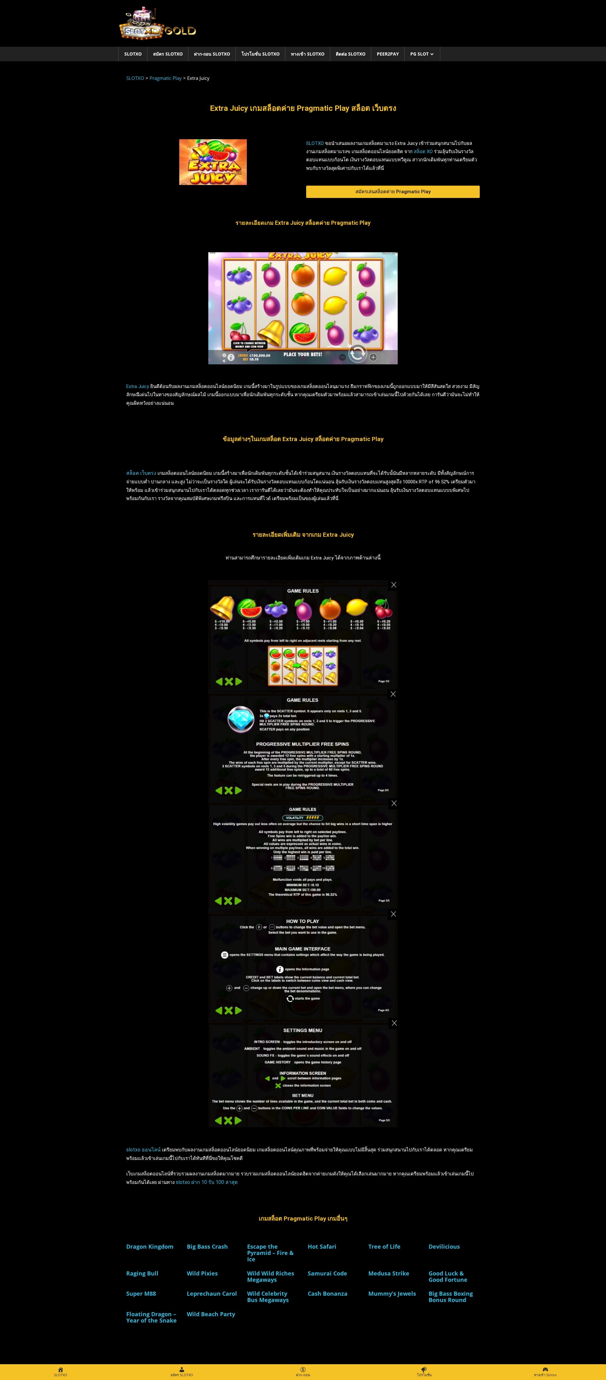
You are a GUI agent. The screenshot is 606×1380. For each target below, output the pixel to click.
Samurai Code (327, 1273)
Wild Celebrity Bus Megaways (268, 1297)
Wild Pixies (202, 1273)
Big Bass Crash (207, 1246)
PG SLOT (419, 54)
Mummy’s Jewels (392, 1293)
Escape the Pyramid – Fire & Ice (270, 1253)
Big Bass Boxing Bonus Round (451, 1297)
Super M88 (141, 1293)
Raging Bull (142, 1273)
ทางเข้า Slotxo (307, 54)
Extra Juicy (137, 386)
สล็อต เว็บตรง (141, 473)
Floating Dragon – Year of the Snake (151, 1317)
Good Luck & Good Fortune (448, 1276)
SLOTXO (133, 54)
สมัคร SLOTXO (168, 54)
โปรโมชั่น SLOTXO (260, 54)
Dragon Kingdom (150, 1246)
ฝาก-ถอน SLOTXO (212, 54)
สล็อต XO (423, 151)
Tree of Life (384, 1246)
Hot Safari (322, 1246)
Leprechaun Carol (212, 1293)
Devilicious (444, 1246)
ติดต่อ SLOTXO (350, 54)
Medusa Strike (388, 1273)
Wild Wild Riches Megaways (270, 1276)
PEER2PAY (388, 54)
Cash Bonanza (328, 1293)
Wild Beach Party (211, 1314)
